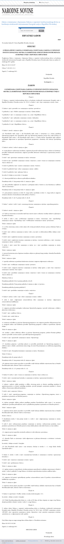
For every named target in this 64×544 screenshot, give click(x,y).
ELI (41, 541)
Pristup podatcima (33, 541)
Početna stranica (45, 2)
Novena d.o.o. (9, 543)
